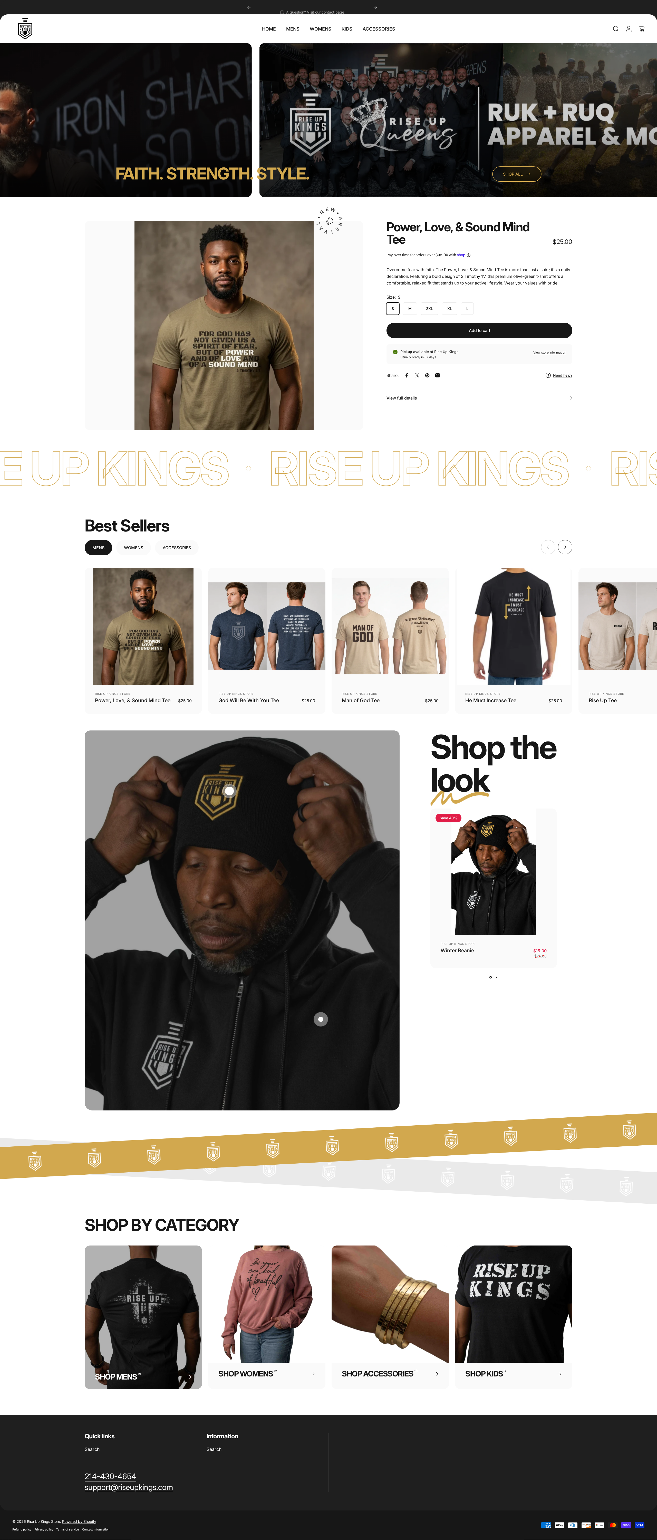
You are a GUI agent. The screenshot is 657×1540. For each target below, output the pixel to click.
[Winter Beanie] (493, 872)
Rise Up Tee (603, 700)
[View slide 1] (490, 977)
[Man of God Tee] (390, 626)
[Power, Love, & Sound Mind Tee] (143, 626)
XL (449, 308)
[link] (110, 1476)
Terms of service (67, 1529)
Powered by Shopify (79, 1521)
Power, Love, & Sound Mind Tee (132, 700)
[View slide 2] (497, 977)
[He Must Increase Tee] (513, 626)
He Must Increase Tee (490, 700)
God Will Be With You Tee (248, 700)
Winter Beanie (457, 950)
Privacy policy (43, 1529)
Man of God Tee (361, 700)
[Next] (375, 7)
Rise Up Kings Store (112, 694)
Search (92, 1449)
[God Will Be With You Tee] (266, 626)
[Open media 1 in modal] (224, 325)
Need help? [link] (562, 375)
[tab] (98, 547)
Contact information (96, 1529)
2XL (429, 308)
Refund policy (21, 1529)
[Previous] (249, 7)
